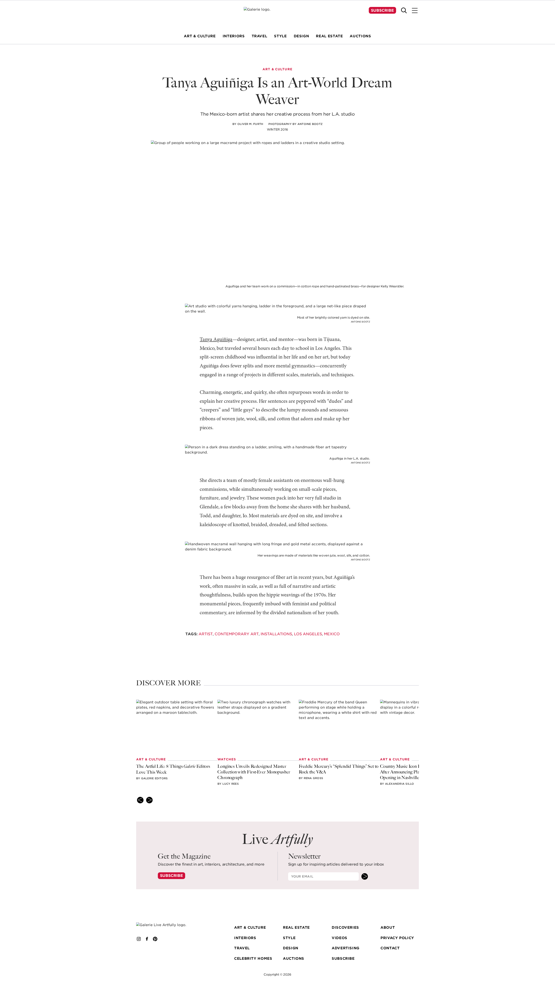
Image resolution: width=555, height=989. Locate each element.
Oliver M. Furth (250, 124)
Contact (390, 948)
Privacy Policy (397, 938)
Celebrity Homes (253, 958)
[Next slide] (149, 800)
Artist (206, 634)
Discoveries (345, 927)
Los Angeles (308, 634)
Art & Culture (250, 927)
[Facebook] (147, 939)
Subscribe (382, 10)
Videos (339, 938)
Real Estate (296, 927)
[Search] (403, 10)
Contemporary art (237, 634)
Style (289, 938)
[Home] (277, 15)
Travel (242, 948)
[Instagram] (138, 939)
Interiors (245, 938)
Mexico (332, 634)
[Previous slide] (140, 800)
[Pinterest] (155, 939)
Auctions (293, 958)
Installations (276, 634)
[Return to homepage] (167, 925)
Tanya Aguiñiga (216, 339)
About (387, 927)
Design (290, 948)
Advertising (345, 948)
